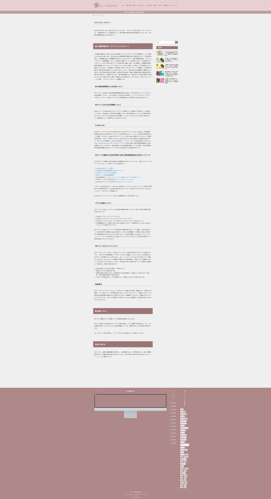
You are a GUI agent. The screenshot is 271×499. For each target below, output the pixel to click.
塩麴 (182, 461)
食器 (185, 487)
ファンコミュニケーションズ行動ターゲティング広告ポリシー (122, 177)
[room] (133, 492)
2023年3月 (173, 416)
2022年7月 (173, 436)
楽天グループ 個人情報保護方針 (105, 175)
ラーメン (182, 447)
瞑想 (185, 478)
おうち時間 (183, 411)
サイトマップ (144, 494)
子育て (182, 466)
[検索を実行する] (176, 42)
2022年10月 (174, 426)
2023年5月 (173, 413)
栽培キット (183, 473)
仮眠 (187, 454)
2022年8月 (173, 433)
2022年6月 (173, 440)
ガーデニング (183, 423)
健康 (182, 457)
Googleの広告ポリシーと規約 (104, 168)
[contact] (140, 492)
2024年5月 (173, 403)
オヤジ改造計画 (184, 418)
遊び (185, 485)
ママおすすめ (183, 439)
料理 (182, 471)
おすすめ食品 (183, 414)
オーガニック (183, 421)
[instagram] (132, 492)
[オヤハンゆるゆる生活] (105, 5)
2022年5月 (173, 443)
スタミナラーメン (184, 428)
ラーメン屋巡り (184, 450)
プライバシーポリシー (128, 494)
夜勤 (185, 461)
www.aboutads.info (104, 143)
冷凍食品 (186, 457)
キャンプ (182, 425)
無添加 (185, 475)
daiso (182, 409)
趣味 (182, 485)
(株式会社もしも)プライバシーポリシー (122, 182)
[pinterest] (135, 492)
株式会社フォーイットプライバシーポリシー (122, 179)
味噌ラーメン (183, 459)
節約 (182, 480)
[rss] (139, 492)
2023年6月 (173, 409)
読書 (186, 482)
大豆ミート (183, 464)
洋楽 (182, 475)
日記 (185, 471)
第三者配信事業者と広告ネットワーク (112, 170)
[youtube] (137, 492)
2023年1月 (173, 423)
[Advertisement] (167, 30)
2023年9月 (173, 406)
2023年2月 (173, 420)
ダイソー (182, 432)
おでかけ (182, 416)
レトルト (182, 454)
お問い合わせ (137, 494)
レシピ (182, 452)
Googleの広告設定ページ (118, 141)
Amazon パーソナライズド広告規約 (106, 173)
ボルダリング (183, 437)
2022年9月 (173, 430)
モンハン (182, 442)
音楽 (182, 487)
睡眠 (182, 478)
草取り (182, 482)
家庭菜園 (182, 468)
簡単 (185, 480)
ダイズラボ (183, 430)
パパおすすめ (183, 435)
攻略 (187, 468)
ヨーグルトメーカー (184, 445)
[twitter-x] (130, 492)
